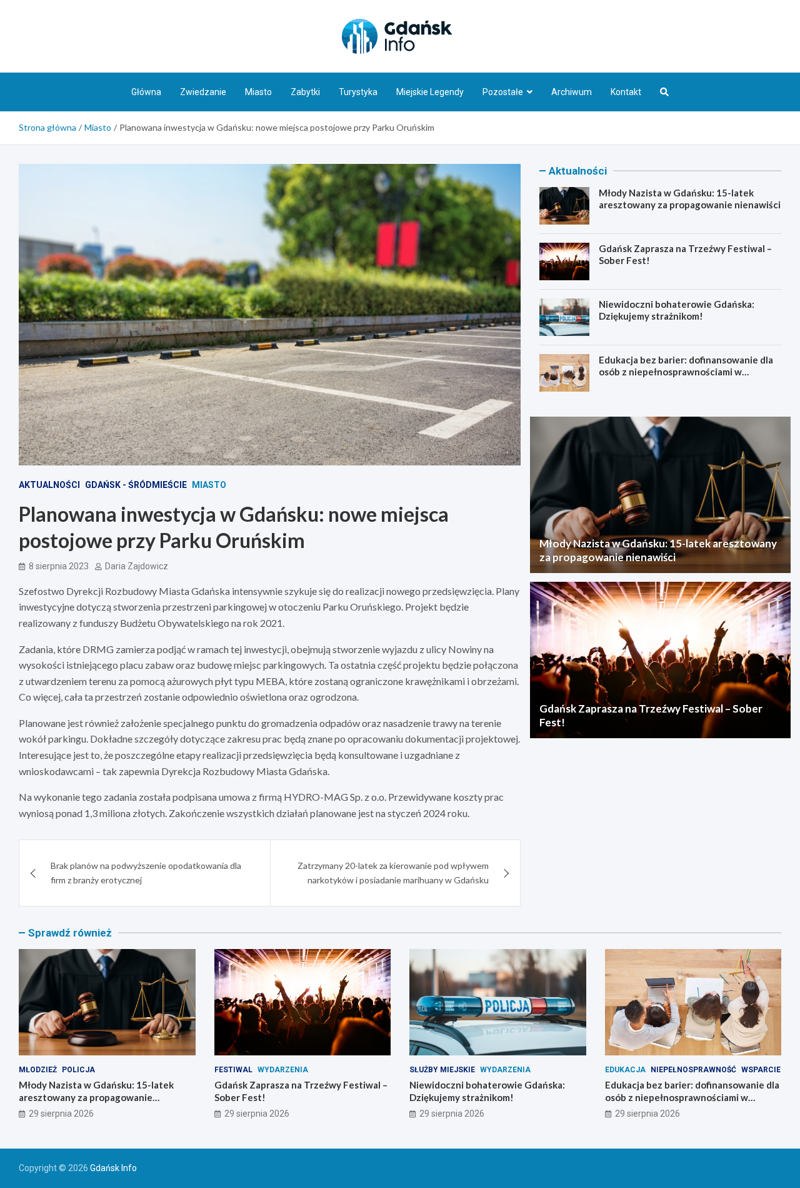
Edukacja (625, 1069)
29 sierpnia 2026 (61, 1114)
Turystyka (358, 92)
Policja (78, 1069)
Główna (146, 92)
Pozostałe (502, 92)
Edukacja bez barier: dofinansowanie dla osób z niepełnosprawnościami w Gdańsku (686, 372)
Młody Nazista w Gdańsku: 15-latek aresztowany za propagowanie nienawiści (690, 199)
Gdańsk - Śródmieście (136, 485)
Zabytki (305, 92)
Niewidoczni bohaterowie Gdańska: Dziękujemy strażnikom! (676, 310)
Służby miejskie (442, 1069)
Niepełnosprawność (693, 1069)
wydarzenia (283, 1069)
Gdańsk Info (113, 1168)
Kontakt (626, 92)
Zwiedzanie (203, 92)
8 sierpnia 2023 (59, 566)
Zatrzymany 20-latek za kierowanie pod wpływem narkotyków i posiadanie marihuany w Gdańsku (393, 872)
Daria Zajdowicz (136, 566)
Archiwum (571, 92)
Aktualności (49, 485)
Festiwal (233, 1069)
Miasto (258, 92)
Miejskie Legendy (430, 92)
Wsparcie (761, 1069)
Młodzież (38, 1069)
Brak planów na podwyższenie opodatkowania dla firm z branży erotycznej (146, 872)
